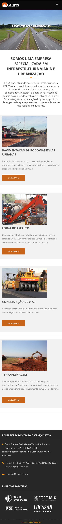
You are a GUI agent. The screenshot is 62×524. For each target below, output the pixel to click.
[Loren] (10, 4)
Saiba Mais (13, 177)
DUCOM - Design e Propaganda (31, 522)
